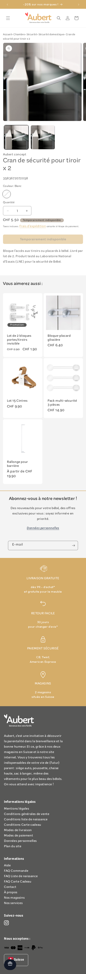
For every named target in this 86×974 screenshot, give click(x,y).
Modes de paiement (18, 836)
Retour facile (43, 614)
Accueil (7, 34)
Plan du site (12, 847)
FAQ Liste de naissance (21, 877)
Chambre (19, 34)
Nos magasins (14, 898)
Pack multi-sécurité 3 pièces (62, 403)
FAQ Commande (16, 871)
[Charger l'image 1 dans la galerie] (16, 137)
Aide (7, 866)
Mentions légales (16, 809)
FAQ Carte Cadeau (17, 882)
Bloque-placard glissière (59, 338)
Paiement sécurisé (43, 649)
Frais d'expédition (32, 227)
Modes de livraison (18, 831)
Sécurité (32, 34)
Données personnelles (20, 842)
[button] (8, 18)
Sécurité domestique (51, 34)
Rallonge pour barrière (17, 464)
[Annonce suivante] (78, 4)
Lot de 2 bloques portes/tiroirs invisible (19, 340)
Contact (10, 888)
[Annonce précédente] (7, 4)
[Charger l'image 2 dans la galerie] (43, 137)
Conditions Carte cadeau (22, 825)
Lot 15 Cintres (17, 402)
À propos (10, 893)
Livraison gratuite (43, 579)
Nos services (13, 904)
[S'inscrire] (73, 545)
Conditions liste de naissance (25, 820)
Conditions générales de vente (26, 815)
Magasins (43, 684)
